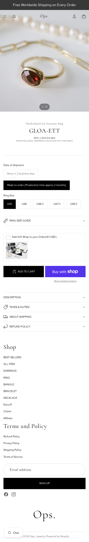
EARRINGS (9, 371)
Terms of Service (13, 457)
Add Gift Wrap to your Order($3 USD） (35, 237)
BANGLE (8, 384)
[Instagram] (13, 494)
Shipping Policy (12, 450)
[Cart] (84, 16)
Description (12, 297)
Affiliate (8, 418)
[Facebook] (6, 494)
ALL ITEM (9, 364)
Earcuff (7, 405)
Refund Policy (20, 326)
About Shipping (21, 317)
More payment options (65, 281)
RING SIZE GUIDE (20, 220)
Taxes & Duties (19, 307)
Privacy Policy (11, 443)
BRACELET (10, 391)
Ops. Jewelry (37, 536)
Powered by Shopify (57, 536)
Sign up (44, 483)
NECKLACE (10, 398)
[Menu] (5, 16)
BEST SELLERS (12, 357)
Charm (7, 411)
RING (6, 377)
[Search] (14, 16)
